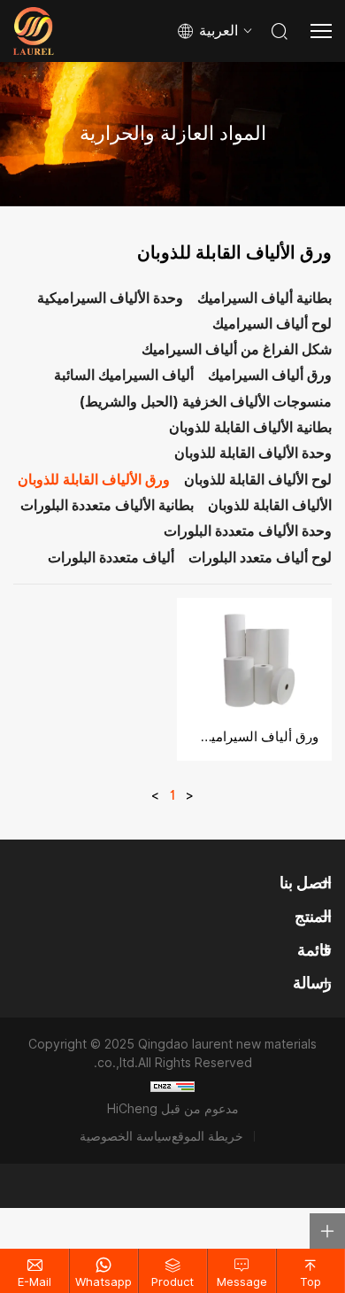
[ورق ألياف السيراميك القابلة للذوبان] (254, 656)
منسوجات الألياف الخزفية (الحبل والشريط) (206, 402)
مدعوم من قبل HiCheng (173, 1109)
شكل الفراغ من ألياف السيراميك (237, 350)
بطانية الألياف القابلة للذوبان (250, 428)
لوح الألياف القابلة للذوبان (258, 480)
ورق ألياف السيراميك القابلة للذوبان (254, 737)
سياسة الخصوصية (126, 1136)
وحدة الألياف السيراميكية (110, 299)
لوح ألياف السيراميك (272, 324)
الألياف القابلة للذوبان (270, 506)
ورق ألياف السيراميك (270, 376)
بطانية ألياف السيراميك (264, 299)
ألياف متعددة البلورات (111, 558)
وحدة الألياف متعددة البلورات (248, 532)
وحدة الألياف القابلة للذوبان (253, 454)
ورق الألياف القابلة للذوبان (94, 480)
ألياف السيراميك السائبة (124, 376)
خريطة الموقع (207, 1136)
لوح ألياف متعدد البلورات (260, 558)
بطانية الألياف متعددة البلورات (107, 506)
